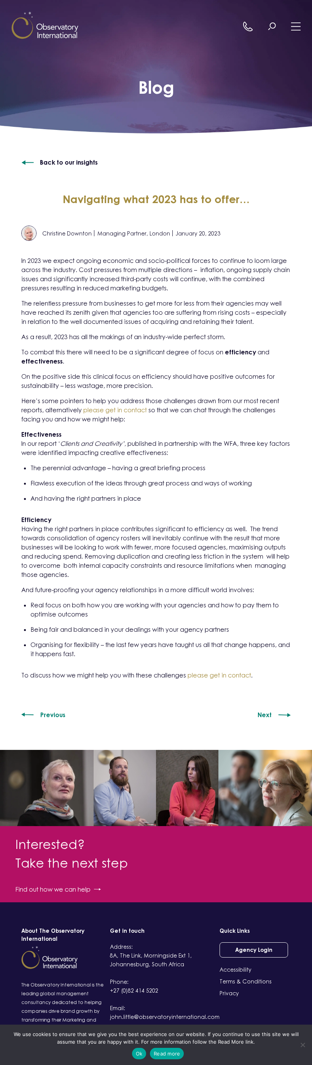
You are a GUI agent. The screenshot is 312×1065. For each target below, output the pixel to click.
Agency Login (253, 949)
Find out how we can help (53, 889)
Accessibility (236, 969)
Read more (167, 1054)
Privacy (229, 993)
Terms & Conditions (246, 981)
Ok (139, 1054)
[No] (302, 1045)
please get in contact (115, 410)
